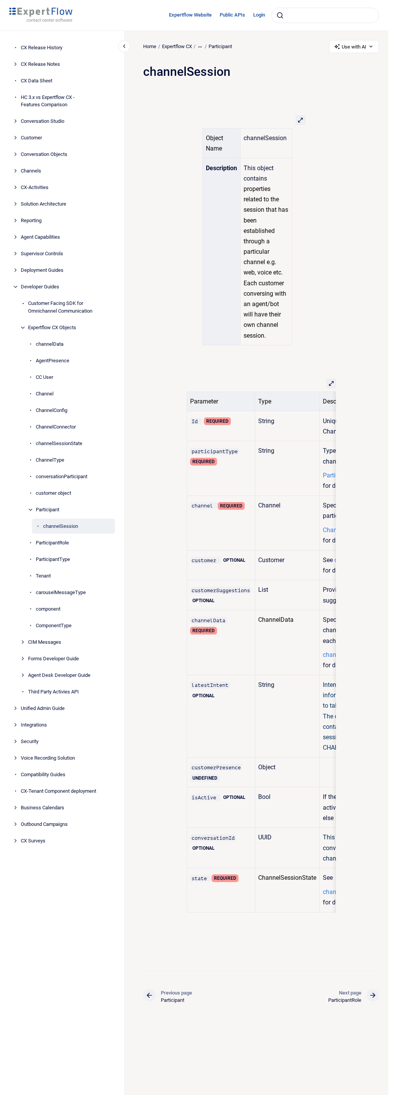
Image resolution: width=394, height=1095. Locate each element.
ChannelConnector (56, 427)
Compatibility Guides (43, 774)
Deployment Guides (42, 270)
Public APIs (232, 15)
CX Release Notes (40, 64)
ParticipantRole (52, 543)
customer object (53, 493)
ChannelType (50, 460)
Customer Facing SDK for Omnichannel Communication (60, 307)
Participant (47, 509)
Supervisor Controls (42, 253)
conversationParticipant (61, 476)
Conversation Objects (44, 154)
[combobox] (325, 15)
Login (259, 15)
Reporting (31, 220)
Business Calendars (42, 807)
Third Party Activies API (53, 692)
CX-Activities (34, 187)
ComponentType (54, 625)
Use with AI (354, 47)
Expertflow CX (177, 46)
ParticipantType (53, 559)
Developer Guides (40, 287)
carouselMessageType (61, 592)
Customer (31, 138)
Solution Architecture (43, 204)
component (48, 609)
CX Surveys (33, 841)
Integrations (34, 725)
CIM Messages (44, 642)
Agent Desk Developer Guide (59, 675)
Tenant (43, 576)
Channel (44, 394)
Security (29, 741)
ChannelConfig (51, 410)
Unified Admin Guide (43, 708)
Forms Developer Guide (53, 658)
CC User (44, 377)
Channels (31, 171)
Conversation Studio (42, 121)
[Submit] (280, 15)
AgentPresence (52, 360)
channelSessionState (59, 443)
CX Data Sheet (36, 81)
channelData (49, 344)
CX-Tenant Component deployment (58, 791)
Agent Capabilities (40, 237)
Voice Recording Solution (48, 758)
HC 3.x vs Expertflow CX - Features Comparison (48, 101)
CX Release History (41, 47)
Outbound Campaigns (44, 824)
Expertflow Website (190, 15)
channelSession (60, 526)
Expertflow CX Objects (52, 327)
